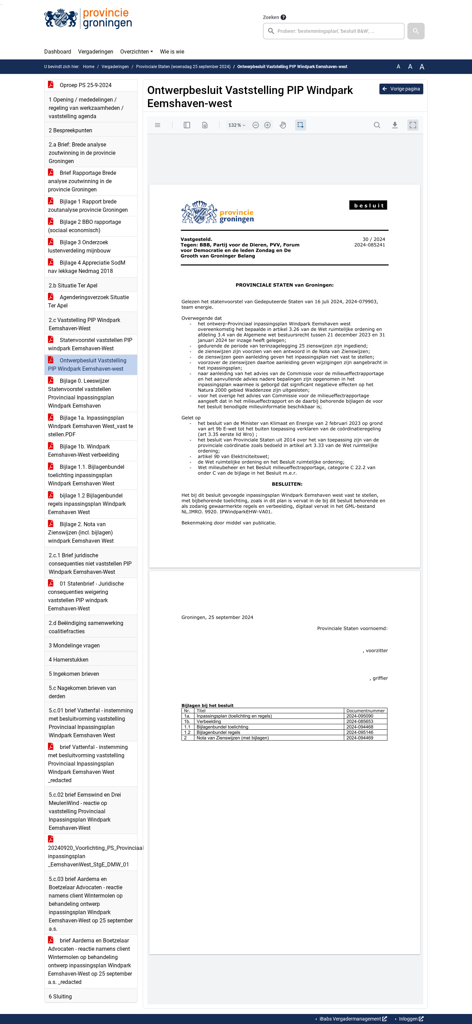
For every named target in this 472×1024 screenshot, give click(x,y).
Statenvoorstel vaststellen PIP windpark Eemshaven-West (90, 344)
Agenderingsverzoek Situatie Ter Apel (88, 301)
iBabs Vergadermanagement (350, 1019)
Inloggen (408, 1019)
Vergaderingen (95, 51)
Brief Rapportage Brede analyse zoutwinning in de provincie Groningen (82, 181)
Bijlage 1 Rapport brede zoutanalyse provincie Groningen (88, 205)
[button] (416, 31)
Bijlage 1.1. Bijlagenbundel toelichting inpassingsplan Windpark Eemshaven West (86, 475)
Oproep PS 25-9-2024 (85, 85)
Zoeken (271, 17)
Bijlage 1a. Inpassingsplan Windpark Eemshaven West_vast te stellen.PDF (90, 426)
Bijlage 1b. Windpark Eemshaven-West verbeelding (83, 450)
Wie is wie (172, 51)
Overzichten (134, 51)
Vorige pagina (404, 89)
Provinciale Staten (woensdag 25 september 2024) (183, 66)
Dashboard (57, 51)
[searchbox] (334, 31)
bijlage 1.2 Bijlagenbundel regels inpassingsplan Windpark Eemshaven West (87, 503)
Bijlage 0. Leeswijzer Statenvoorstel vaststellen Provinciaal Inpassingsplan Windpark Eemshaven (81, 393)
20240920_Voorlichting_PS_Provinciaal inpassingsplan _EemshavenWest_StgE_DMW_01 (92, 856)
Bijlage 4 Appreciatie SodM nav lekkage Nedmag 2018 (86, 266)
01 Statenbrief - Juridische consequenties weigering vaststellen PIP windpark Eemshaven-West (86, 596)
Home (88, 66)
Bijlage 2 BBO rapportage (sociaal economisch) (84, 226)
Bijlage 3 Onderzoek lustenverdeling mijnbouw (79, 246)
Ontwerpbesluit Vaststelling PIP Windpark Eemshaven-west (87, 364)
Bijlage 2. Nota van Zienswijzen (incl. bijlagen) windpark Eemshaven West (81, 532)
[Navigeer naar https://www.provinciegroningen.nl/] (88, 26)
